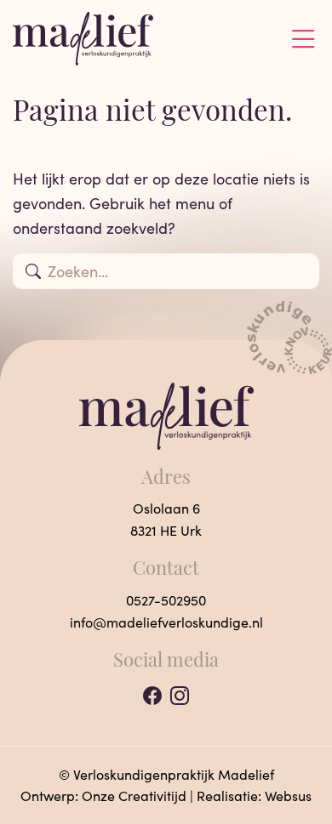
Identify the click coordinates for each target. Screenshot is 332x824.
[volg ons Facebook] (152, 696)
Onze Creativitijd (134, 795)
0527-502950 (166, 600)
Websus (288, 795)
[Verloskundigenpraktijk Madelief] (83, 36)
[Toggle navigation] (303, 39)
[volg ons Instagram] (179, 696)
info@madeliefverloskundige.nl (166, 622)
